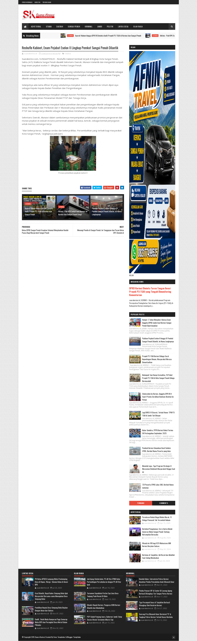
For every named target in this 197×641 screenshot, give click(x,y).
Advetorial (36, 26)
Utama (49, 26)
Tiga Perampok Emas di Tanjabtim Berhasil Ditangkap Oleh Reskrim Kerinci (154, 604)
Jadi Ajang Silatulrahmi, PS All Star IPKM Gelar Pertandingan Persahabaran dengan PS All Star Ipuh (104, 581)
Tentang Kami (47, 2)
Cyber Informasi (27, 2)
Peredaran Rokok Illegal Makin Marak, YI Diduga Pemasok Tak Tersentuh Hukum (157, 519)
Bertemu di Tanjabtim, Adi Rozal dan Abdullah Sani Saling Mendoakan (158, 556)
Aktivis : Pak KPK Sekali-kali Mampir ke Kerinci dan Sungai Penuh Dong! (72, 213)
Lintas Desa (123, 26)
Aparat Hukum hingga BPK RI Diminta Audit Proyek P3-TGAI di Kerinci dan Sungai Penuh (92, 35)
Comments (163, 503)
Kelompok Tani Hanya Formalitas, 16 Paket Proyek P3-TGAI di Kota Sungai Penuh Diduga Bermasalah (158, 378)
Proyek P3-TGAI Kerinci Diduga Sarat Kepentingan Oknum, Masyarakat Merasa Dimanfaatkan (157, 359)
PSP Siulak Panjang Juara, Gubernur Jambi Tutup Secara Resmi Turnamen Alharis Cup (104, 618)
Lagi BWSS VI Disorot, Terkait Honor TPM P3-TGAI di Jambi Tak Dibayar (158, 414)
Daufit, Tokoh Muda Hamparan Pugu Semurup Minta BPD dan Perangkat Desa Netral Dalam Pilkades (51, 622)
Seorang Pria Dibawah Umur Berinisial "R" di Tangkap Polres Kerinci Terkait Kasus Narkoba (156, 615)
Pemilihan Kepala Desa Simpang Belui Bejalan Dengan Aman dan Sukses (51, 609)
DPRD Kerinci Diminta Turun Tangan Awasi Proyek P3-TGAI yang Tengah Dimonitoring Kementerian (150, 291)
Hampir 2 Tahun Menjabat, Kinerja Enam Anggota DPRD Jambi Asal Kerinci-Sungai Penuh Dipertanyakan (156, 322)
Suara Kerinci (40, 637)
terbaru (140, 503)
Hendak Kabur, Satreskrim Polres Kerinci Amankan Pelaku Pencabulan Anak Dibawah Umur (156, 580)
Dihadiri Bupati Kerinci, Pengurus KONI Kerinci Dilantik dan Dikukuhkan (103, 606)
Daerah (59, 26)
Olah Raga (138, 26)
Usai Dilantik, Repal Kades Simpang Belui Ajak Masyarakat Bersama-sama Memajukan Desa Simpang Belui (51, 596)
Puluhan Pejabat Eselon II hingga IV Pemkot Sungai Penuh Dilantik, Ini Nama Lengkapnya (106, 211)
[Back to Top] (173, 637)
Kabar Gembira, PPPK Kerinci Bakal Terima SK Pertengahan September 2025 (157, 432)
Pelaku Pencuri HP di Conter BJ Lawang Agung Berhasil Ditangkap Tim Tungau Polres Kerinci (155, 592)
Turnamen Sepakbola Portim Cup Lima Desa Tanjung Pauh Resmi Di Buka (102, 595)
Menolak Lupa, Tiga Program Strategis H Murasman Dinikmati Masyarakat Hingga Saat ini (158, 469)
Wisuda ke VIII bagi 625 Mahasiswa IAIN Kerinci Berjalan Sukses (156, 545)
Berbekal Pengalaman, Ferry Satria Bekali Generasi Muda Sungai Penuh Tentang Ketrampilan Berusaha (157, 531)
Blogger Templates (74, 637)
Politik (110, 26)
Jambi (99, 26)
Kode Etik (37, 2)
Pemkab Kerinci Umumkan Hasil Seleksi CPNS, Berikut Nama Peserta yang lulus (156, 450)
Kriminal (88, 26)
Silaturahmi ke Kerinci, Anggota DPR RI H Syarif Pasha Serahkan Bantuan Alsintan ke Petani (158, 396)
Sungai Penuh (74, 26)
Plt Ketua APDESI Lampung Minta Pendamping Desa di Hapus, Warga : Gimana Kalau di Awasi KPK (51, 581)
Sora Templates (59, 637)
